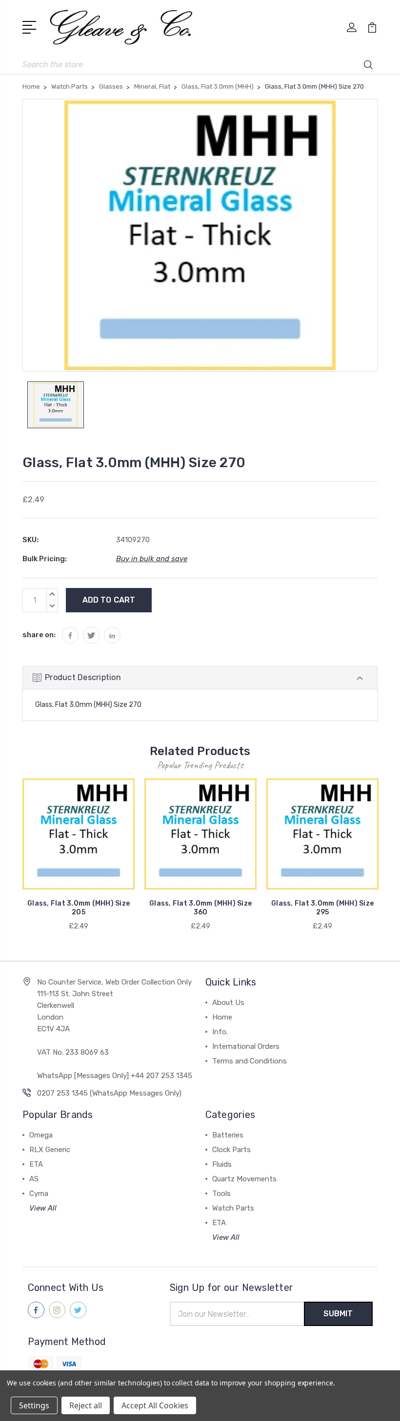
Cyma (38, 1193)
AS (34, 1179)
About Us (228, 1002)
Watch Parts (233, 1208)
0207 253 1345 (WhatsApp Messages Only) (109, 1093)
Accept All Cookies (154, 1405)
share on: (39, 634)
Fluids (222, 1164)
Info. (220, 1031)
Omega (41, 1135)
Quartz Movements (244, 1179)
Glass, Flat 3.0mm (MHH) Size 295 (322, 907)
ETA (36, 1164)
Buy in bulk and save (151, 558)
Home (222, 1017)
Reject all (85, 1405)
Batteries (227, 1135)
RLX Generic (49, 1149)
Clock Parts (231, 1149)
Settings (34, 1405)
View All (43, 1208)
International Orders (246, 1046)
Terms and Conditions (249, 1061)
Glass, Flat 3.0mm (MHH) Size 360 (200, 907)
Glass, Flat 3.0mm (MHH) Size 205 (78, 907)
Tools (221, 1193)
